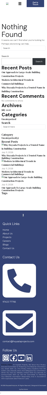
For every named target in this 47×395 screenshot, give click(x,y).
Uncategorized (9, 119)
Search (5, 56)
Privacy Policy (6, 365)
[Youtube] (21, 358)
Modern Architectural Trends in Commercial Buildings (18, 173)
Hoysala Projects (11, 385)
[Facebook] (13, 358)
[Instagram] (6, 358)
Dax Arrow (24, 389)
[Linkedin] (29, 358)
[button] (19, 3)
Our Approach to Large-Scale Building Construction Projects (21, 189)
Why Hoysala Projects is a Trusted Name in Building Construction (23, 156)
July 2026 (6, 110)
